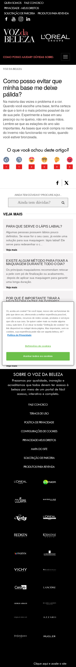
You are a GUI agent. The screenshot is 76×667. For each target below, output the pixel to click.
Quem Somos (12, 2)
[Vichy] (20, 570)
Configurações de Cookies (39, 431)
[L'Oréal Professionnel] (49, 517)
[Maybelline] (49, 500)
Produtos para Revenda (39, 466)
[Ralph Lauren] (49, 603)
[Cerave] (20, 587)
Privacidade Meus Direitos (39, 440)
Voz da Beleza (12, 69)
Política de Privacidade (39, 422)
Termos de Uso (39, 413)
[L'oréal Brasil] (55, 41)
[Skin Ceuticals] (49, 570)
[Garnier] (49, 482)
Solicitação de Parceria (19, 13)
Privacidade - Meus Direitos (21, 8)
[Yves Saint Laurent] (20, 636)
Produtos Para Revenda (53, 13)
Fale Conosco (33, 2)
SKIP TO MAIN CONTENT (18, 1)
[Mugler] (49, 636)
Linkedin (28, 19)
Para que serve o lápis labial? (34, 226)
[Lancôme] (49, 587)
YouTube (13, 19)
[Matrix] (20, 553)
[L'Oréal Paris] (20, 482)
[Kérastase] (49, 535)
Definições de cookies (38, 346)
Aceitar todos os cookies (38, 356)
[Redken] (20, 535)
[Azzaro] (49, 617)
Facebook (6, 19)
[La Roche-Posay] (49, 553)
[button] (65, 57)
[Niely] (20, 517)
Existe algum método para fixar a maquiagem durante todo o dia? (37, 262)
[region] (38, 333)
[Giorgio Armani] (20, 603)
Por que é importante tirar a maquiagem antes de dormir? (33, 300)
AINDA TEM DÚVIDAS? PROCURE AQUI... (38, 195)
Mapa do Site (39, 449)
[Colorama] (20, 500)
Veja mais (11, 250)
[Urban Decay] (20, 617)
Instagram (21, 19)
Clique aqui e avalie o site (50, 663)
